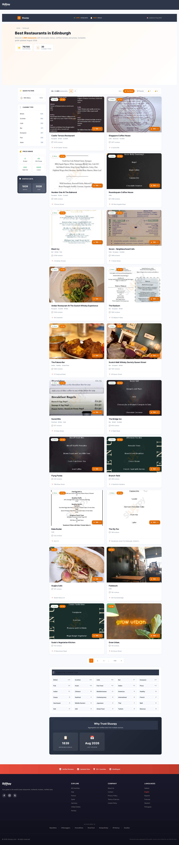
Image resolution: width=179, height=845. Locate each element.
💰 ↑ (149, 91)
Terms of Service (113, 799)
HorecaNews (79, 828)
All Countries (75, 788)
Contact (110, 792)
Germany (74, 803)
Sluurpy (73, 810)
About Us (111, 788)
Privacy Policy (112, 795)
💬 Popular (140, 91)
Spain (73, 799)
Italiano (146, 788)
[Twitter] (15, 795)
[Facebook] (4, 795)
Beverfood (91, 828)
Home (18, 28)
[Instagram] (9, 795)
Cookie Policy (112, 803)
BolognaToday (103, 828)
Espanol (147, 795)
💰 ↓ (156, 91)
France (73, 795)
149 (115, 661)
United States (75, 807)
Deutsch (147, 803)
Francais (147, 799)
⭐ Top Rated (129, 91)
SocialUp (127, 828)
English (146, 792)
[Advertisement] (89, 66)
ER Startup (116, 828)
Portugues (147, 807)
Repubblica (53, 828)
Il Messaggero (65, 828)
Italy (72, 792)
